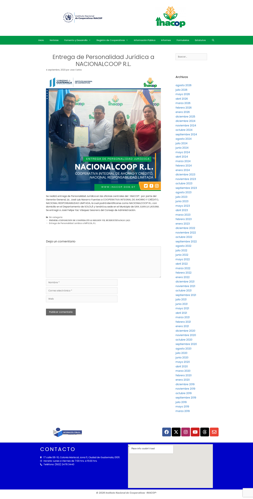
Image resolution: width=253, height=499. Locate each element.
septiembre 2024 (186, 134)
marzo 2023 (183, 215)
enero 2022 (183, 277)
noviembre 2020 (186, 335)
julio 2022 (181, 250)
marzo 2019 (183, 411)
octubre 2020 (184, 339)
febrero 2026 (184, 107)
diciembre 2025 (185, 116)
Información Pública (144, 40)
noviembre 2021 (185, 286)
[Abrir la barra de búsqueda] (213, 40)
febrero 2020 (184, 375)
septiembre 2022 (186, 241)
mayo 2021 (182, 308)
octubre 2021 (184, 290)
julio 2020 (181, 353)
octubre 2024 (184, 130)
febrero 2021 (183, 322)
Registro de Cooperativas (111, 40)
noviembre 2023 (186, 179)
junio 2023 (182, 201)
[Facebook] (166, 432)
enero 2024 (183, 170)
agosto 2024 (184, 139)
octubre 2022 (184, 237)
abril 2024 (182, 156)
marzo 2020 (183, 371)
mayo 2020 (183, 362)
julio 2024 (182, 143)
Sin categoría (55, 217)
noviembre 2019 (185, 388)
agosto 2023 (184, 192)
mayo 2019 (182, 406)
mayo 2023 (183, 206)
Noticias (54, 40)
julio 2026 (181, 90)
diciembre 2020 (185, 331)
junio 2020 (182, 357)
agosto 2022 (183, 246)
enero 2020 (183, 380)
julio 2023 (181, 197)
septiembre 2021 (186, 295)
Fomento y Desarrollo (76, 40)
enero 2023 (183, 223)
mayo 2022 (183, 259)
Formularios (183, 40)
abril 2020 (182, 366)
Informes (166, 40)
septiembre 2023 (186, 188)
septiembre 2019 (186, 397)
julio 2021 (181, 299)
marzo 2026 (183, 103)
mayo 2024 (183, 152)
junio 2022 (182, 255)
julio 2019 (181, 402)
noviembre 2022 (186, 232)
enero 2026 (183, 112)
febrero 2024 (184, 165)
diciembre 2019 (185, 384)
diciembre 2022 (185, 228)
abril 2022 (182, 264)
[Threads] (204, 432)
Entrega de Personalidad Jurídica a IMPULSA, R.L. (72, 223)
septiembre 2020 (186, 344)
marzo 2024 (183, 161)
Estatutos (200, 40)
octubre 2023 (184, 183)
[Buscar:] (191, 56)
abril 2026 (182, 99)
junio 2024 (182, 148)
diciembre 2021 (185, 281)
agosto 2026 (184, 85)
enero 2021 (182, 326)
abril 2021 (181, 313)
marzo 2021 (183, 317)
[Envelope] (214, 432)
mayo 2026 (183, 94)
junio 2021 (182, 304)
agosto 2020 (184, 348)
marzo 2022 (183, 268)
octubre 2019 (184, 393)
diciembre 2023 (185, 174)
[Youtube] (195, 432)
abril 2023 (182, 210)
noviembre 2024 (186, 125)
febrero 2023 (184, 219)
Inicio (41, 40)
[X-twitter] (176, 432)
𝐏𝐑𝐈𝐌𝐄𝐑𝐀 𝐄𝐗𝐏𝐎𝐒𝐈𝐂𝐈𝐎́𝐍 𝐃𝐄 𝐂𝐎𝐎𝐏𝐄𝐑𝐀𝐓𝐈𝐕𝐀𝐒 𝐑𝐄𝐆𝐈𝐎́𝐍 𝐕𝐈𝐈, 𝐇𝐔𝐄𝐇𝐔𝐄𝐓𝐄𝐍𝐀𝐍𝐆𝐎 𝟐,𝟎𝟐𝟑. (89, 220)
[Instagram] (185, 432)
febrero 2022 (184, 272)
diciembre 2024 (185, 121)
